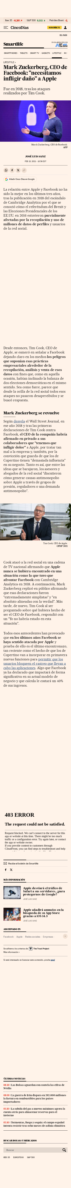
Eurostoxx (18, 1157)
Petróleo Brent (56, 20)
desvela (19, 421)
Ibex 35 (8, 20)
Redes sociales (32, 936)
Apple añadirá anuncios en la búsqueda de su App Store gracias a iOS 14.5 (43, 913)
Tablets (24, 53)
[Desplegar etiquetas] (65, 936)
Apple (19, 936)
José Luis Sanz (35, 156)
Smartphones (10, 53)
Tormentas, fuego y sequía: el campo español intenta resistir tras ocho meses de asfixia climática (34, 1124)
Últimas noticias (14, 1078)
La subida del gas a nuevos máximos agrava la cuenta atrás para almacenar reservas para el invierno (34, 1112)
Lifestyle (56, 53)
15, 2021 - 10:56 (35, 161)
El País (63, 35)
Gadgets (46, 53)
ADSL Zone (59, 45)
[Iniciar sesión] (65, 27)
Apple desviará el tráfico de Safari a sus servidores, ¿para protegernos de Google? (44, 891)
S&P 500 (31, 20)
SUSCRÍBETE (54, 27)
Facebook (8, 936)
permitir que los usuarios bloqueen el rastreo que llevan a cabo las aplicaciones (34, 663)
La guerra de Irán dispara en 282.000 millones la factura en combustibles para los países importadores (34, 1098)
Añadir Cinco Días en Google (21, 179)
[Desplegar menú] (5, 27)
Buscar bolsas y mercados (20, 1140)
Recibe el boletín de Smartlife (23, 863)
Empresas (48, 936)
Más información (10, 952)
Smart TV (34, 53)
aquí (53, 960)
